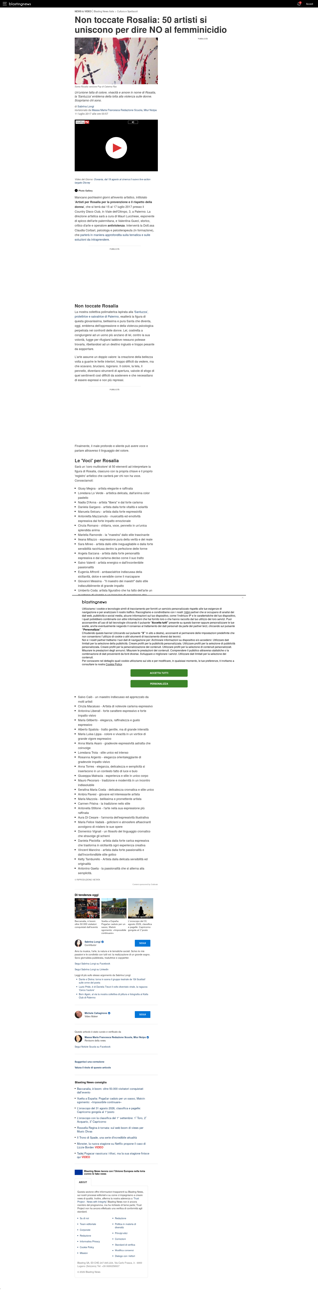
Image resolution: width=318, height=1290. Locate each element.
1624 (187, 612)
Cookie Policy (114, 664)
